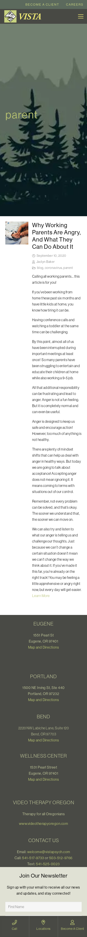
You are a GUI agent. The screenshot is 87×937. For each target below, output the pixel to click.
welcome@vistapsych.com (48, 852)
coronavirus (53, 268)
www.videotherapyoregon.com (43, 823)
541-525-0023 (48, 864)
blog (40, 268)
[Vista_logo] (24, 16)
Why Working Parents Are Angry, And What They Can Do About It (56, 235)
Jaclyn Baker (45, 262)
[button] (80, 16)
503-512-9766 (60, 858)
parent (68, 268)
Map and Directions (43, 647)
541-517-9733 (33, 858)
